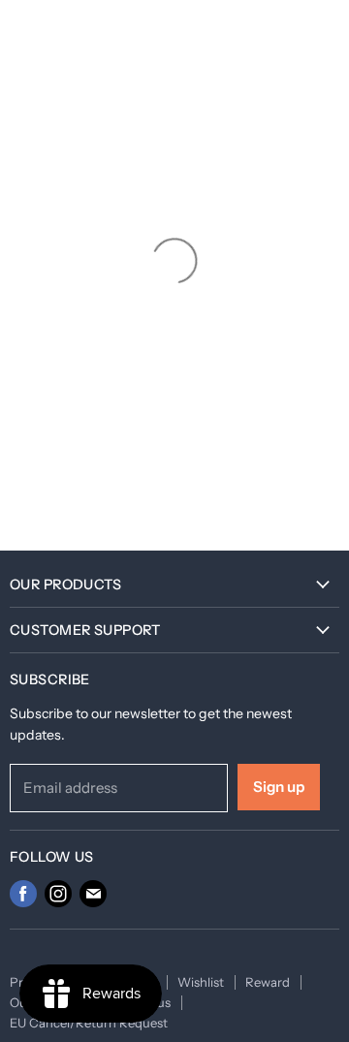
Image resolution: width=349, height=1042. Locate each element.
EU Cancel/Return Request (89, 1022)
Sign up (278, 786)
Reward (267, 982)
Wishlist (200, 982)
